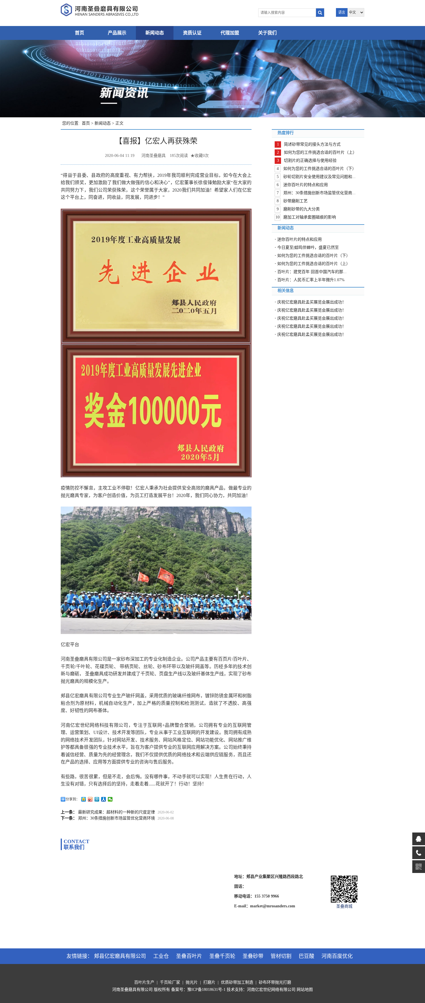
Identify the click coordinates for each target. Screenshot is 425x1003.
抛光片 (192, 982)
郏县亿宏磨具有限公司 (120, 956)
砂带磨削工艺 (295, 201)
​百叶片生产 (144, 982)
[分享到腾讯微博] (97, 799)
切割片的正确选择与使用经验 (310, 160)
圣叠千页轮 (222, 956)
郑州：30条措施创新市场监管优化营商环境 (116, 818)
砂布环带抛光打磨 (275, 982)
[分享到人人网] (103, 799)
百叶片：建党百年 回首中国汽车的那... (312, 272)
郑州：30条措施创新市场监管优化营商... (319, 193)
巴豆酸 (306, 956)
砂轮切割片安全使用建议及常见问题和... (319, 177)
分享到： (73, 799)
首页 (79, 32)
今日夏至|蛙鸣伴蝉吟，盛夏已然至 (308, 247)
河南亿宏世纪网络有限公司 (271, 989)
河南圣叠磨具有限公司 (132, 989)
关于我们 (267, 32)
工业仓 (161, 956)
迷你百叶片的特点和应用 (305, 185)
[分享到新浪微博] (90, 799)
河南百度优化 (337, 956)
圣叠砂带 (253, 956)
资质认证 (192, 32)
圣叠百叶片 (189, 956)
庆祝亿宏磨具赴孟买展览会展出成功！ (311, 302)
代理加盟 (230, 32)
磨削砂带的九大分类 (301, 209)
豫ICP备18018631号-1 (206, 989)
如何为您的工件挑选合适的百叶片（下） (319, 168)
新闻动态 (154, 32)
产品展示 (117, 32)
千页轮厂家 (170, 982)
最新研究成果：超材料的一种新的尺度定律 (116, 812)
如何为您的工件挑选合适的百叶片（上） (320, 152)
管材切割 (281, 956)
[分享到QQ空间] (83, 799)
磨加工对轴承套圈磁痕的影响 (309, 217)
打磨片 (209, 982)
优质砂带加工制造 (237, 982)
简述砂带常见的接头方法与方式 (312, 144)
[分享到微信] (110, 799)
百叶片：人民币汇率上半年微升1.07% (311, 280)
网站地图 (305, 989)
